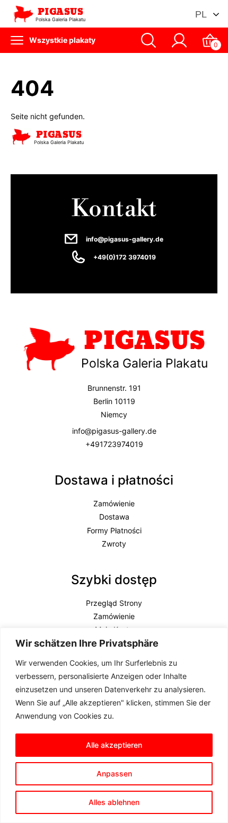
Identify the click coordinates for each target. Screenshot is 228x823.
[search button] (148, 40)
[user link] (179, 40)
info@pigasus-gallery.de (124, 239)
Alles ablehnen (114, 802)
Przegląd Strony (114, 602)
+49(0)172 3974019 (124, 257)
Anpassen (114, 773)
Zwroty (114, 543)
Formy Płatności (114, 530)
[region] (114, 725)
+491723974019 (114, 444)
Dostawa (114, 517)
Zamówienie (114, 503)
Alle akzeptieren (114, 744)
